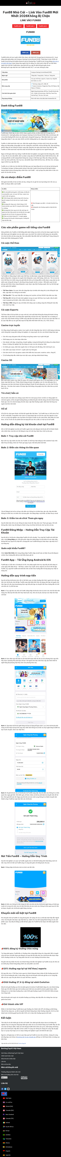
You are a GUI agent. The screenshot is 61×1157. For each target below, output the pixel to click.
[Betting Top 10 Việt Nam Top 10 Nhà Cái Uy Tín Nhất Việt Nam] (30, 3)
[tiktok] (8, 1089)
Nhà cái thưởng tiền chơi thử (9, 1074)
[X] (5, 1089)
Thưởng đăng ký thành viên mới (10, 1072)
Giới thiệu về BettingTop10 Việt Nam (12, 1053)
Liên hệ (3, 1061)
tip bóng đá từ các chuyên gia (26, 1037)
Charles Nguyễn (22, 1043)
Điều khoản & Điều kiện (8, 1058)
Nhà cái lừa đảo (6, 1064)
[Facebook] (2, 1089)
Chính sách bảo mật (7, 1056)
